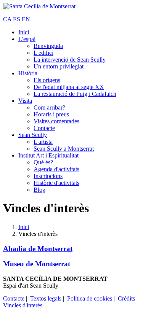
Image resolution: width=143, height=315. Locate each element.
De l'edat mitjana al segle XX (69, 87)
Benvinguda (48, 46)
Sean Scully (32, 135)
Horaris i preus (51, 114)
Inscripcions (48, 176)
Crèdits (126, 298)
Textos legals (45, 298)
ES (16, 19)
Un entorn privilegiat (59, 66)
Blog (39, 189)
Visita (25, 100)
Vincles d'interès (22, 305)
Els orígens (47, 80)
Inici (23, 32)
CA (7, 19)
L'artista (43, 141)
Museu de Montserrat (36, 264)
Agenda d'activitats (56, 169)
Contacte (44, 128)
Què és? (43, 162)
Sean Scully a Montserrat (64, 148)
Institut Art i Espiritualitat (48, 155)
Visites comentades (56, 121)
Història (27, 73)
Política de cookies (89, 298)
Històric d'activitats (56, 183)
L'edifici (43, 52)
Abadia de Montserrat (37, 249)
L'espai (26, 39)
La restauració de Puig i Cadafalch (75, 94)
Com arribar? (49, 107)
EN (26, 19)
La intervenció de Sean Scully (70, 59)
